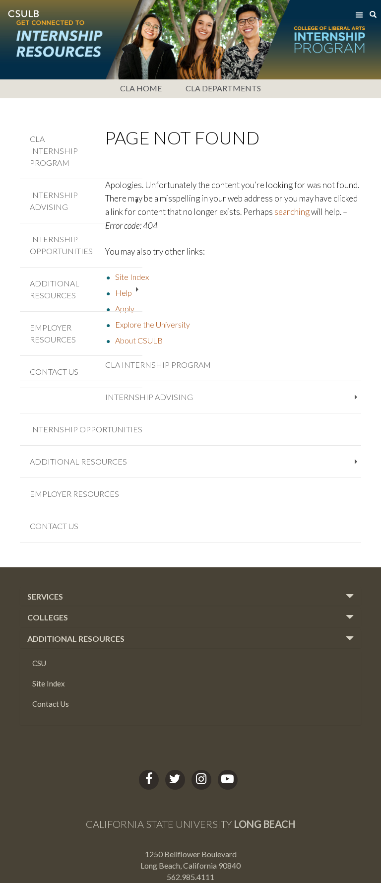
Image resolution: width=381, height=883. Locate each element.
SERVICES (45, 596)
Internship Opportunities (86, 429)
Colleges (47, 617)
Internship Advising (233, 401)
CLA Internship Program (158, 364)
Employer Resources (74, 493)
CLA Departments (223, 88)
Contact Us (54, 526)
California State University (190, 824)
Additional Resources (195, 466)
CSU (39, 663)
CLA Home (141, 88)
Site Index (48, 683)
